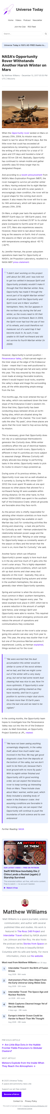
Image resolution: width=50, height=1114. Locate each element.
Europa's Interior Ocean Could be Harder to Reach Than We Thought (26, 1017)
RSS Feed (32, 27)
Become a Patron (11, 1094)
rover (20, 133)
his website (37, 956)
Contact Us (18, 1101)
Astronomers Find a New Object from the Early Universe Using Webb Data (27, 981)
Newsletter (37, 20)
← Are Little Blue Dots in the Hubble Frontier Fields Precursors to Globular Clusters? (22, 1047)
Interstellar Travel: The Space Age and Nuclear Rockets (28, 993)
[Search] (45, 33)
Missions (11, 79)
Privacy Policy (31, 1101)
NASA (21, 829)
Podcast (27, 20)
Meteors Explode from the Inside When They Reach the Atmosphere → (23, 1064)
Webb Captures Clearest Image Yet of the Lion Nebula (27, 1005)
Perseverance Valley (11, 358)
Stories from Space (33, 943)
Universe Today (29, 9)
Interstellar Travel (12, 935)
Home (10, 20)
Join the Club (20, 27)
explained (38, 644)
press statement (21, 262)
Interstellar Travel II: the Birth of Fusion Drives (28, 969)
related (29, 732)
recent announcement (31, 175)
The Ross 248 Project (28, 931)
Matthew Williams (12, 75)
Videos (18, 20)
